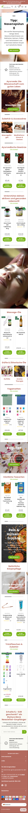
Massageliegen (7, 136)
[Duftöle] (7, 371)
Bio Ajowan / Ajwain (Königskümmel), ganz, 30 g (7, 171)
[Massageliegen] (7, 127)
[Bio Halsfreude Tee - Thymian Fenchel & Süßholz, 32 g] (21, 488)
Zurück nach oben (13, 753)
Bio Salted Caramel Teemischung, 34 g (7, 500)
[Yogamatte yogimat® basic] (7, 399)
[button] (22, 6)
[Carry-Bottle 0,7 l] (21, 657)
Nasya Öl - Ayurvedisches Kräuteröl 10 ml (7, 335)
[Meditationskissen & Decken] (19, 127)
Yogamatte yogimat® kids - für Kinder (21, 422)
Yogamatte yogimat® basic (7, 421)
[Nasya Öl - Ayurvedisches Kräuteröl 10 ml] (7, 321)
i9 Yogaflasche (7, 688)
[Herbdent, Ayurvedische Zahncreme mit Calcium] (21, 605)
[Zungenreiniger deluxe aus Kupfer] (7, 605)
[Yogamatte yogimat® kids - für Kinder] (21, 399)
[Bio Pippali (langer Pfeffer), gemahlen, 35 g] (21, 158)
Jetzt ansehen (14, 50)
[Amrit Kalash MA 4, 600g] (21, 212)
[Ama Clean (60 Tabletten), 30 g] (7, 212)
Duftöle (7, 379)
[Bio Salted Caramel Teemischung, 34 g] (7, 488)
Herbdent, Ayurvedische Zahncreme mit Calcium (20, 618)
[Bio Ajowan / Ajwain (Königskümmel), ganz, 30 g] (7, 158)
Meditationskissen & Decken (19, 137)
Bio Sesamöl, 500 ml (21, 333)
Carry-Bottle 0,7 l (21, 675)
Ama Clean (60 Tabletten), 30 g (7, 225)
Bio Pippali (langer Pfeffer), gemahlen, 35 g (20, 171)
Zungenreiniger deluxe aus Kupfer (7, 617)
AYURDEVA (7, 809)
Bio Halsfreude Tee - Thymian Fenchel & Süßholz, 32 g (21, 502)
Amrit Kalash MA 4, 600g (21, 224)
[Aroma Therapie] (19, 371)
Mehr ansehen (14, 557)
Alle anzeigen (14, 149)
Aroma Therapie (19, 380)
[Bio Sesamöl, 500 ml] (21, 321)
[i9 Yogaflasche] (7, 657)
